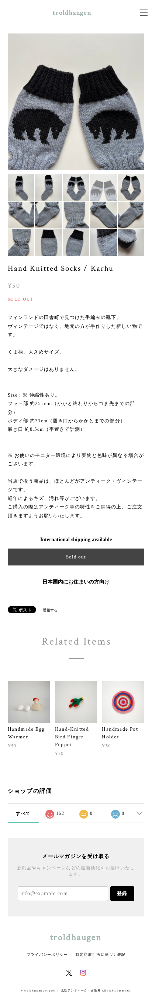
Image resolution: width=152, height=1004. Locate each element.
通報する (50, 610)
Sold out (76, 557)
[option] (76, 101)
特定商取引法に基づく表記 (100, 954)
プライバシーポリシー (47, 954)
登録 (122, 893)
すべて (23, 813)
